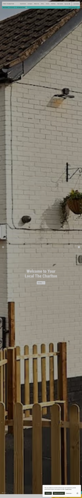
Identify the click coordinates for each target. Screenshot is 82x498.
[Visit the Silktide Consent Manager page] (77, 493)
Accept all (48, 493)
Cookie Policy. (68, 489)
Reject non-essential (58, 493)
